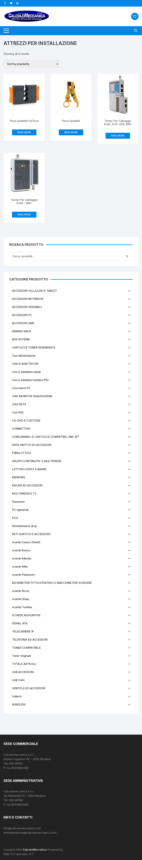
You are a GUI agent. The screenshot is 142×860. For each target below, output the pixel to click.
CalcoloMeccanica (35, 849)
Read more (24, 132)
